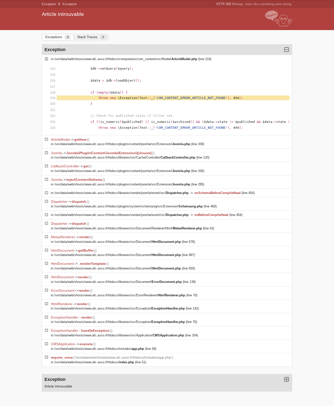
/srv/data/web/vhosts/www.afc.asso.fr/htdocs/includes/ (99, 349)
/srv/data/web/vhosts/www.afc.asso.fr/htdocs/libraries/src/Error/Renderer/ (119, 295)
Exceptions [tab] (57, 37)
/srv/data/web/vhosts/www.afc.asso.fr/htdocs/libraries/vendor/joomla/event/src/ (121, 193)
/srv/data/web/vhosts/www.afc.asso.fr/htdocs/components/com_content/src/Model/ (125, 59)
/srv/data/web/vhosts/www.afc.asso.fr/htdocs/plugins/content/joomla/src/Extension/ (122, 144)
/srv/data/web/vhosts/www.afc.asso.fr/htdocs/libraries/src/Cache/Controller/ (124, 157)
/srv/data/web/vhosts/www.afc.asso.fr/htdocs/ (94, 362)
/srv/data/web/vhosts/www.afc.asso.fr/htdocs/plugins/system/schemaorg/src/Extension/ (128, 206)
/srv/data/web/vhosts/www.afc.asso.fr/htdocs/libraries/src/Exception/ (119, 308)
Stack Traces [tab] (90, 37)
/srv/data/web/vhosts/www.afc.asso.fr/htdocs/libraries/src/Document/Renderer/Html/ (128, 228)
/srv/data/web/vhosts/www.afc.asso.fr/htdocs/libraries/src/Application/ (119, 335)
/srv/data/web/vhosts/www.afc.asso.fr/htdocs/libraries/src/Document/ (117, 242)
